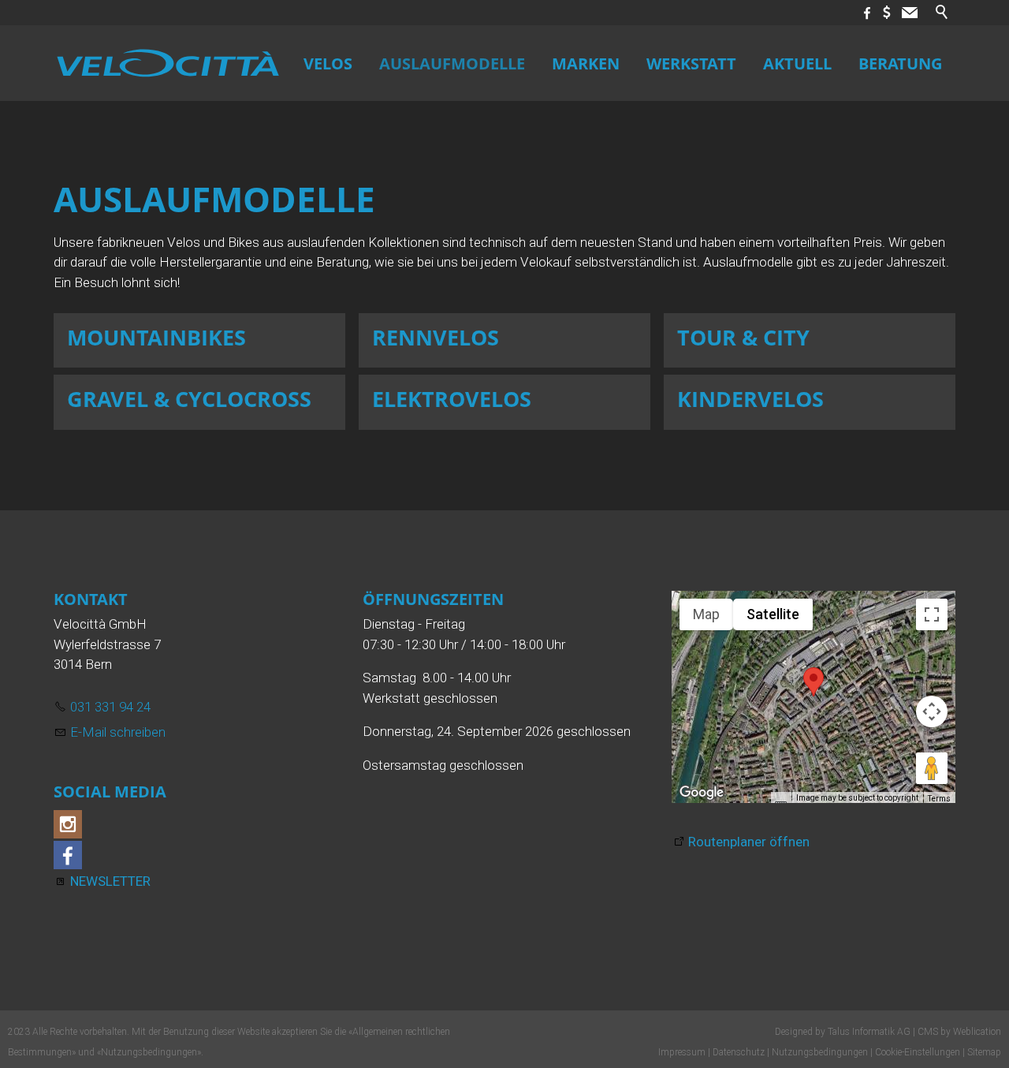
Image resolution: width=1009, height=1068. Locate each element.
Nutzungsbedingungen (149, 1052)
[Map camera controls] (932, 711)
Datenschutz (739, 1052)
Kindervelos (750, 398)
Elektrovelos (451, 398)
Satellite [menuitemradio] (773, 614)
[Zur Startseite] (168, 63)
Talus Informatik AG (869, 1031)
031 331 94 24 (110, 707)
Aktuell (797, 63)
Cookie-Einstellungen (917, 1052)
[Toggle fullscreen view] (932, 614)
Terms (939, 798)
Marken (586, 63)
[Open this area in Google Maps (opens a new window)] (702, 792)
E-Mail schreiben (118, 732)
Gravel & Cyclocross (189, 398)
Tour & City (743, 337)
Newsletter (110, 881)
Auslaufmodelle (452, 63)
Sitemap (984, 1052)
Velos (327, 63)
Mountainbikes (156, 337)
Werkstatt (691, 63)
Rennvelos (435, 337)
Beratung (900, 63)
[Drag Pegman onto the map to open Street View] (932, 768)
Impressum (682, 1052)
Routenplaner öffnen (749, 842)
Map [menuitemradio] (706, 614)
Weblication (977, 1031)
